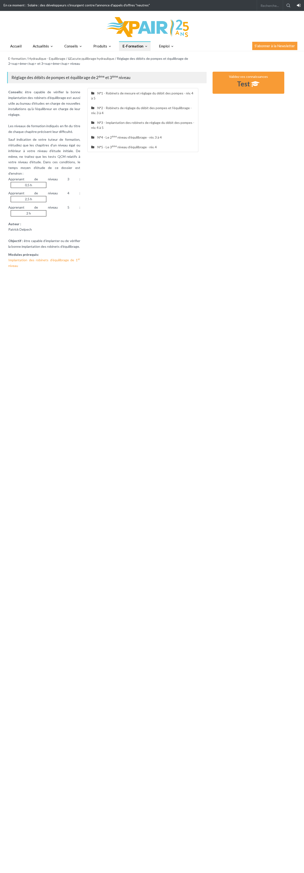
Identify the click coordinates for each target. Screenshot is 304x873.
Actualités (41, 46)
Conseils (71, 46)
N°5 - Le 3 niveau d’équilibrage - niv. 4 (127, 147)
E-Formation (133, 46)
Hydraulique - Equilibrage (46, 58)
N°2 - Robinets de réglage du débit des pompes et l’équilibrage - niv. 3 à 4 (141, 110)
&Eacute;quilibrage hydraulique (91, 58)
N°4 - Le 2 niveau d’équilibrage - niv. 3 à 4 (129, 137)
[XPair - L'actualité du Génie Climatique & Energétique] (152, 27)
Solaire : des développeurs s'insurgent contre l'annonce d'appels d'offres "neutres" (89, 5)
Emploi (164, 46)
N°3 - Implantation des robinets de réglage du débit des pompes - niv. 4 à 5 (142, 125)
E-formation (17, 58)
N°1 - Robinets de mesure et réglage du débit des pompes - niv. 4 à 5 (142, 95)
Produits (100, 46)
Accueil (16, 46)
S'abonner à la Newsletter (275, 46)
